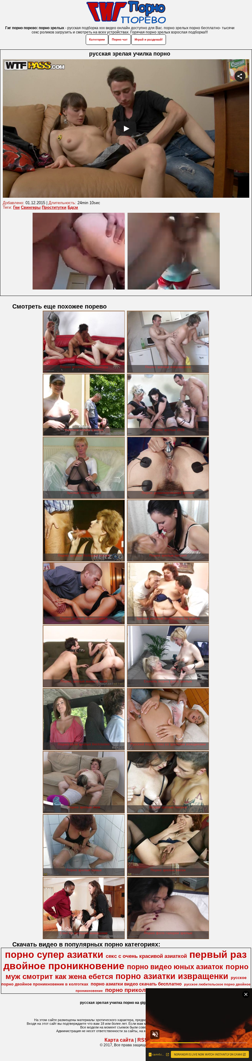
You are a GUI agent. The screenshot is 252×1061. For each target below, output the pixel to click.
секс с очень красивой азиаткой (146, 956)
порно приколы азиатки (140, 990)
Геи (16, 207)
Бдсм (73, 207)
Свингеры (31, 207)
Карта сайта (119, 1040)
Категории (97, 39)
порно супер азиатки (54, 954)
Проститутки (54, 207)
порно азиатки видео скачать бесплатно (136, 983)
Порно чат (120, 39)
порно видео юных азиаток (175, 967)
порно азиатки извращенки (172, 976)
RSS (142, 1040)
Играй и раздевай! (149, 39)
